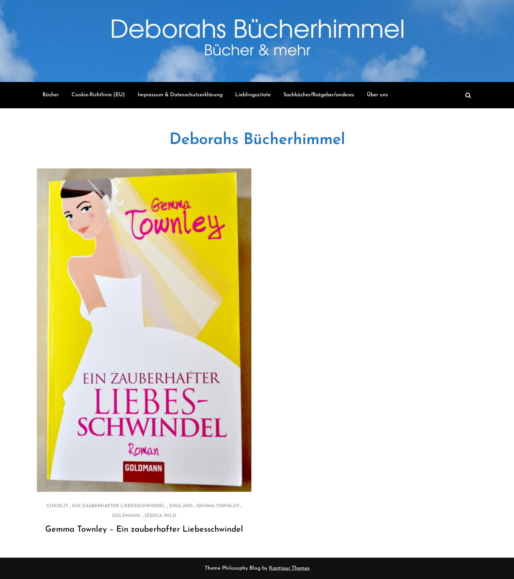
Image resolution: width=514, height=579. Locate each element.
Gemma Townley (218, 506)
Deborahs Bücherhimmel (257, 140)
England (181, 506)
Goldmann (126, 516)
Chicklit (57, 506)
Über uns (377, 95)
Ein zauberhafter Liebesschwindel (118, 506)
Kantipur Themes (289, 568)
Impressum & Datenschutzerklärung (180, 95)
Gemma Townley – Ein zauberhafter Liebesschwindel (144, 529)
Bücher (51, 95)
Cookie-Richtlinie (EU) (98, 95)
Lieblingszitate (253, 95)
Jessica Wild (160, 516)
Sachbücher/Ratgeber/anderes (318, 95)
